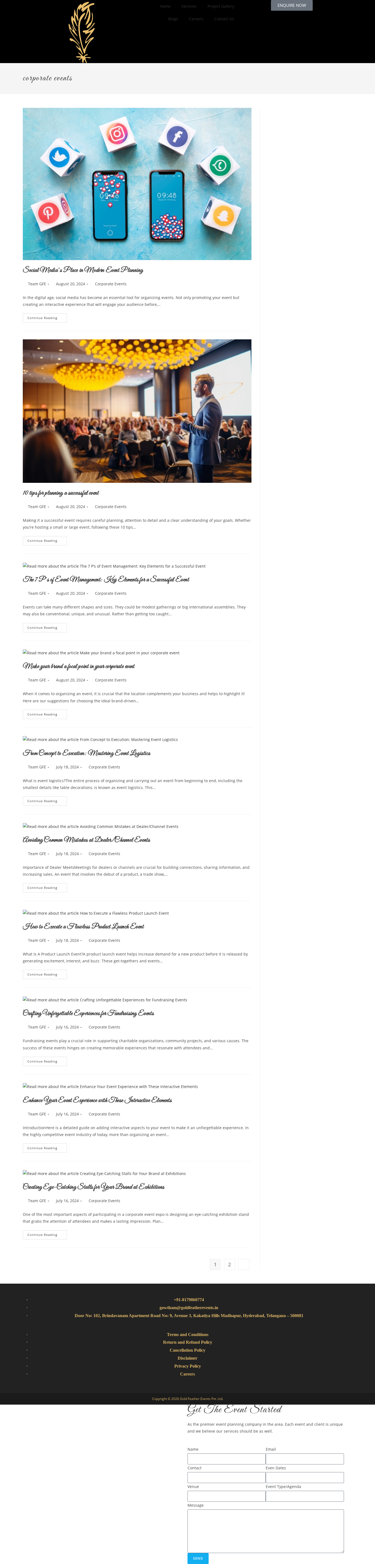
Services (189, 6)
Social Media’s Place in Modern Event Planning (83, 270)
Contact (195, 1467)
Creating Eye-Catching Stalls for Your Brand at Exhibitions (93, 1187)
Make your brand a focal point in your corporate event (79, 667)
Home (165, 6)
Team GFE (37, 283)
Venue (193, 1486)
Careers (196, 18)
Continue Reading (47, 316)
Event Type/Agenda (283, 1486)
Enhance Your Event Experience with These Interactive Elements (97, 1101)
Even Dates (276, 1467)
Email (271, 1449)
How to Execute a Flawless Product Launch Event (83, 927)
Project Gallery (221, 6)
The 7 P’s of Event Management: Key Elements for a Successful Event (106, 580)
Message (196, 1505)
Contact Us (224, 18)
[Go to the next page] (243, 1264)
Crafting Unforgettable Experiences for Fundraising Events (88, 1014)
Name (193, 1449)
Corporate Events (111, 283)
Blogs (173, 18)
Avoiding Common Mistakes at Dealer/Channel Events (86, 840)
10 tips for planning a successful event (61, 493)
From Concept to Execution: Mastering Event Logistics (86, 753)
